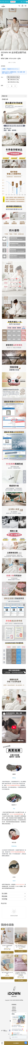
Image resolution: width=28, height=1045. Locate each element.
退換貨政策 (14, 1010)
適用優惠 (3, 66)
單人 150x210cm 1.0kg (13, 77)
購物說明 (14, 1008)
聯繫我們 (14, 1007)
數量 (2, 85)
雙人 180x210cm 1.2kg (13, 79)
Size (2, 77)
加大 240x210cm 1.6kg (13, 82)
